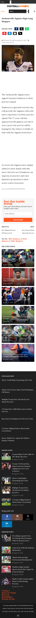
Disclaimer (7, 597)
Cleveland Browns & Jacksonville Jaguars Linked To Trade (16, 280)
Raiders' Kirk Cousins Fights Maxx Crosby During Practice (23, 581)
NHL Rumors (17, 241)
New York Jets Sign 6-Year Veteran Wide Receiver (16, 318)
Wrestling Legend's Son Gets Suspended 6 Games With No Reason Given (22, 538)
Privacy (6, 595)
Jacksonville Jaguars (8, 42)
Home (3, 11)
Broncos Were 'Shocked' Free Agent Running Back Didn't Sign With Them (15, 356)
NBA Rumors (14, 239)
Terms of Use (8, 599)
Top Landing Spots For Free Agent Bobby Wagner (17, 261)
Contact (6, 590)
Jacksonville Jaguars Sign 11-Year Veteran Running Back (17, 337)
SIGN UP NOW (18, 220)
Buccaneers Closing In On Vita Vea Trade (17, 419)
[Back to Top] (18, 615)
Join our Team (9, 592)
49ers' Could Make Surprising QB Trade (17, 380)
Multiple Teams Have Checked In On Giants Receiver (20, 490)
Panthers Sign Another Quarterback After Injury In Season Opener (22, 569)
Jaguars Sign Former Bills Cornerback (16, 300)
